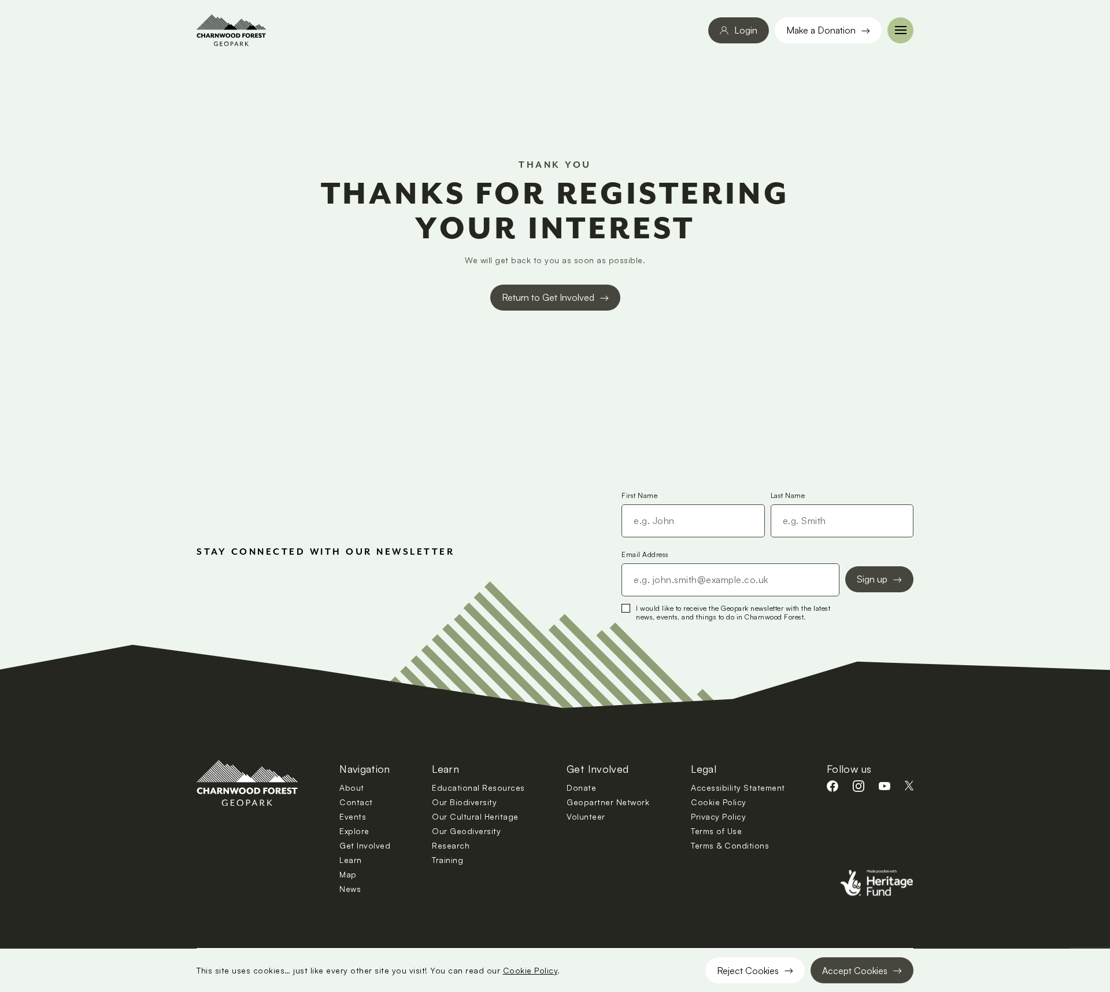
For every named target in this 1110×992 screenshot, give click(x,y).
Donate (581, 787)
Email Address (645, 554)
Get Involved (364, 845)
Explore (354, 831)
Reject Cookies (748, 970)
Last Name (788, 495)
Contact (356, 802)
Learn (350, 860)
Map (348, 874)
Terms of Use (716, 831)
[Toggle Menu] (900, 30)
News (350, 889)
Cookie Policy (530, 970)
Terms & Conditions (730, 845)
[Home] (231, 30)
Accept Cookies (854, 970)
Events (352, 816)
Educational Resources (478, 787)
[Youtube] (884, 786)
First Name (639, 495)
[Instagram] (858, 786)
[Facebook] (832, 786)
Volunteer (586, 816)
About (351, 787)
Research (450, 845)
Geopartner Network (608, 802)
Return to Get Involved (548, 297)
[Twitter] (909, 785)
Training (447, 860)
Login (745, 30)
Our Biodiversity (464, 802)
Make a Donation (821, 30)
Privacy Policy (718, 816)
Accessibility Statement (738, 787)
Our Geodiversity (466, 831)
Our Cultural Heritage (475, 816)
